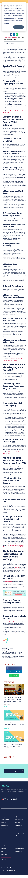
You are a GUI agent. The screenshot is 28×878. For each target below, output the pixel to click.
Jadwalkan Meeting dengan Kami (14, 771)
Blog (9, 37)
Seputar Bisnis (14, 37)
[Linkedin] (1, 868)
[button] (11, 34)
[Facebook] (4, 868)
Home (5, 37)
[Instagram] (7, 868)
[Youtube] (10, 868)
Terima (18, 27)
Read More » (6, 706)
